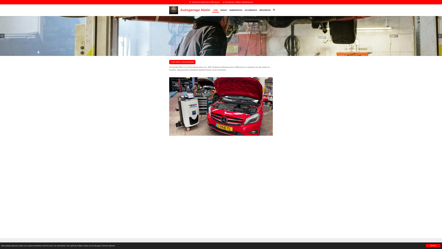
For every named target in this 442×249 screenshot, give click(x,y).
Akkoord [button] (433, 245)
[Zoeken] (274, 10)
